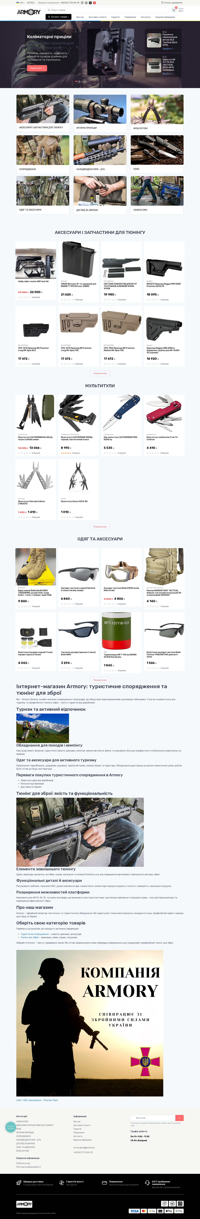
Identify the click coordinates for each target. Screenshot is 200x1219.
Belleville (21, 588)
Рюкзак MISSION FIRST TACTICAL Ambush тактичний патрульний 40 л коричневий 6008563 (164, 593)
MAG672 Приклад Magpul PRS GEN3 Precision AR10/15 (164, 285)
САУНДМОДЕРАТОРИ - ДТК (90, 169)
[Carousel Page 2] (79, 81)
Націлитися (35, 68)
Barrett (64, 281)
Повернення (130, 17)
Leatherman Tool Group (70, 434)
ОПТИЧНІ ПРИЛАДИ (86, 128)
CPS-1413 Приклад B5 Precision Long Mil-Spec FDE (76, 349)
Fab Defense (109, 281)
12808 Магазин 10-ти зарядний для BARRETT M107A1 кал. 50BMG (78, 285)
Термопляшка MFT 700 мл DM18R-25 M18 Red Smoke (120, 656)
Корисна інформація (165, 17)
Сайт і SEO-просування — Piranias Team (37, 1100)
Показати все (100, 373)
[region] (164, 54)
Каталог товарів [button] (59, 17)
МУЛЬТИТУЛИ (140, 128)
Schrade (21, 499)
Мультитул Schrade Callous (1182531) (31, 502)
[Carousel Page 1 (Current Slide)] (76, 81)
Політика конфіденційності (28, 1167)
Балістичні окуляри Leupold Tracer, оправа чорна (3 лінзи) (35, 653)
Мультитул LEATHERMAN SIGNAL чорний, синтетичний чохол (77, 438)
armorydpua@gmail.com (84, 1148)
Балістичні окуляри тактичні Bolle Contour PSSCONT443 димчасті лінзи (164, 654)
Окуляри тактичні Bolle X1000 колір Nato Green (121, 589)
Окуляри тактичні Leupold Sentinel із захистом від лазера (78, 589)
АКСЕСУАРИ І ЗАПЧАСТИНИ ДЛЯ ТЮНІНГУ (41, 127)
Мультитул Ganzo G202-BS (74, 501)
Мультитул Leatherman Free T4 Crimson (162, 438)
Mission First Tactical (155, 588)
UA (21, 3)
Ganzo (63, 499)
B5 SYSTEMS (23, 345)
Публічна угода (23, 1163)
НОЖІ (136, 169)
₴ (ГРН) (30, 3)
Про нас (80, 17)
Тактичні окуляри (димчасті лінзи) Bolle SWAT (78, 653)
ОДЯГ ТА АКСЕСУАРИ (30, 210)
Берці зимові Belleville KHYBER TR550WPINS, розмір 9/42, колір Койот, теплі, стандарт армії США (35, 593)
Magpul (149, 281)
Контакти (145, 17)
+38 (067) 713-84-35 (69, 3)
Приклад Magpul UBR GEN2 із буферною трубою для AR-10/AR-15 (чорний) (163, 350)
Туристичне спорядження (35, 934)
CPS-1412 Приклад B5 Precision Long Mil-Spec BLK (33, 349)
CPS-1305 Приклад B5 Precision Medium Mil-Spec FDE (119, 349)
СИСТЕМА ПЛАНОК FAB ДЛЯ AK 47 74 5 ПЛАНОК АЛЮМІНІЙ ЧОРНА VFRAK (120, 286)
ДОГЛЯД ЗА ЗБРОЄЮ (87, 210)
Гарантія (115, 17)
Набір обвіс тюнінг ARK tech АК (33, 281)
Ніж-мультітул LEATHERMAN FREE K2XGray (120, 438)
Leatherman (23, 434)
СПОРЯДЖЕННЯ (27, 169)
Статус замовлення (173, 3)
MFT (105, 652)
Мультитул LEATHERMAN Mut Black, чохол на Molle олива (35, 438)
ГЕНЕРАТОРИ (140, 210)
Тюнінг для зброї (29, 937)
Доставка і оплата (97, 17)
